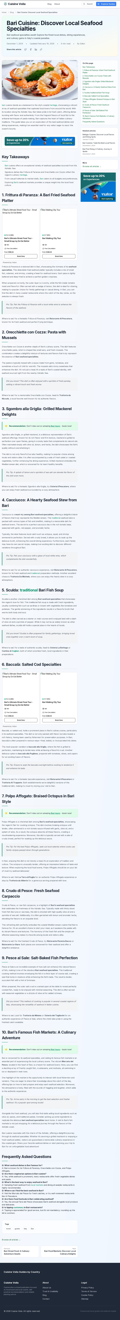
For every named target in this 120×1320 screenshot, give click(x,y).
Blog (49, 4)
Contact (46, 1299)
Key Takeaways (89, 67)
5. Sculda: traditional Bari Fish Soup (96, 93)
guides (17, 1229)
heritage (53, 105)
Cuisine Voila (17, 4)
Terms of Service (89, 1291)
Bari (6, 165)
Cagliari (15, 651)
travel (8, 1229)
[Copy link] (41, 49)
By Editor (81, 43)
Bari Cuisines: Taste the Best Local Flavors (99, 143)
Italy (25, 1229)
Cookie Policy (87, 1295)
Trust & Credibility (50, 1291)
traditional (56, 518)
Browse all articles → (11, 1240)
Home (4, 12)
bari (3, 105)
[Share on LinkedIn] (36, 49)
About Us (47, 1287)
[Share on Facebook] (31, 49)
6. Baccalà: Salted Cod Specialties (96, 96)
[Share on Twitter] (25, 49)
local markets (37, 1185)
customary (18, 1207)
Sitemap (84, 1299)
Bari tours (55, 426)
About (57, 4)
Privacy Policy (87, 1287)
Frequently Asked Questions (94, 122)
